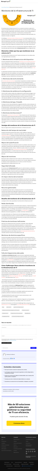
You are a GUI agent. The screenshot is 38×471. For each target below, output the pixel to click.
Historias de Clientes (5, 445)
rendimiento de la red (6, 135)
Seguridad (25, 462)
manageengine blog (5, 316)
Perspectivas (4, 441)
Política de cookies (16, 464)
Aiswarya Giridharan (10, 354)
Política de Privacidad (7, 464)
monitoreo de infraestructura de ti (18, 316)
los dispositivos (25, 210)
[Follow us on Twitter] (28, 451)
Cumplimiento (31, 462)
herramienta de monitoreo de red (20, 149)
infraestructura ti (5, 313)
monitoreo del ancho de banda (8, 80)
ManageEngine (27, 313)
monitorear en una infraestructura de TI (27, 61)
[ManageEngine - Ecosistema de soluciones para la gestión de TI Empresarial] (5, 1)
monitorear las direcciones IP (13, 115)
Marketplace (28, 443)
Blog (2, 439)
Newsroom (16, 446)
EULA (12, 462)
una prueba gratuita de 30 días (23, 304)
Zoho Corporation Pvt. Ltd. (14, 468)
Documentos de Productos (6, 450)
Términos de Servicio (18, 462)
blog (3, 307)
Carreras (15, 450)
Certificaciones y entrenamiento (29, 445)
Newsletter (32, 464)
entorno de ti (9, 307)
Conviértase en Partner (18, 448)
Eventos (15, 445)
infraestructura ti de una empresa (16, 313)
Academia (3, 443)
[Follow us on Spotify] (26, 453)
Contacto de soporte (29, 439)
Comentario (4, 327)
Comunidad (4, 446)
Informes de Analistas (18, 443)
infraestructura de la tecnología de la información (10, 310)
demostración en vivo (6, 304)
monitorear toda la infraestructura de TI (15, 38)
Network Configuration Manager (16, 275)
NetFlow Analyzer (22, 274)
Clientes (15, 441)
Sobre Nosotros (16, 439)
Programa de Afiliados (24, 464)
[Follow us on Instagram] (32, 451)
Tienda (27, 441)
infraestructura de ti (25, 310)
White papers (4, 448)
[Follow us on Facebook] (30, 451)
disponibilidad (10, 259)
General (17, 389)
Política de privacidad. (12, 340)
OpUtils (16, 277)
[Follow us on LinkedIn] (26, 451)
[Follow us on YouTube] (35, 451)
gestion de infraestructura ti (18, 307)
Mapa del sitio (16, 452)
